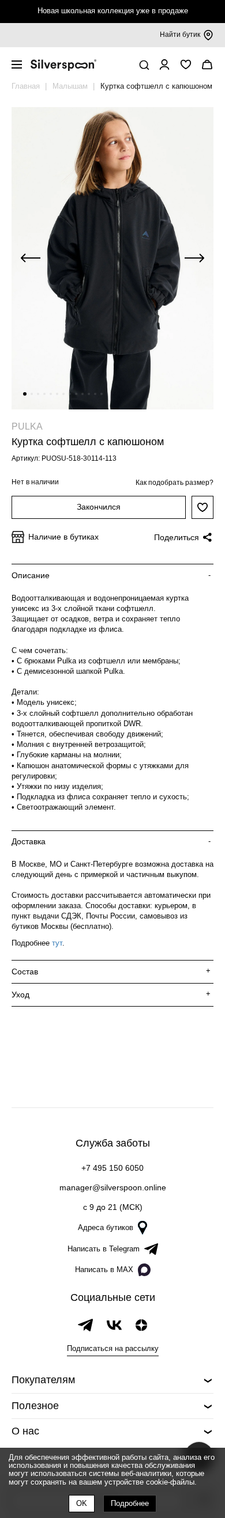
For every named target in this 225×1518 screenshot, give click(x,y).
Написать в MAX (104, 1269)
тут (57, 943)
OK (81, 1503)
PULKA (27, 426)
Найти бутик (180, 35)
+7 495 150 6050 (112, 1167)
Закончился (99, 506)
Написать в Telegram (104, 1248)
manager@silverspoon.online (112, 1187)
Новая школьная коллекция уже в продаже (113, 10)
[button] (25, 394)
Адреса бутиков (105, 1227)
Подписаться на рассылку (113, 1348)
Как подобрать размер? (174, 483)
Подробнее (130, 1503)
